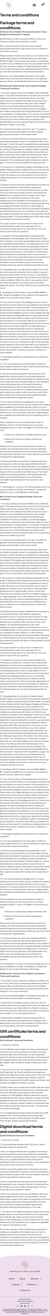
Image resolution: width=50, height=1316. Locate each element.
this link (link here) (24, 81)
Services (34, 1279)
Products (31, 1284)
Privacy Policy (25, 1303)
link (10, 61)
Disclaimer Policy (25, 1299)
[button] (34, 5)
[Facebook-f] (28, 1306)
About (22, 1279)
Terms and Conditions (25, 1301)
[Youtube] (25, 1306)
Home (11, 1279)
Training (15, 1284)
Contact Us (25, 1290)
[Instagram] (18, 1306)
